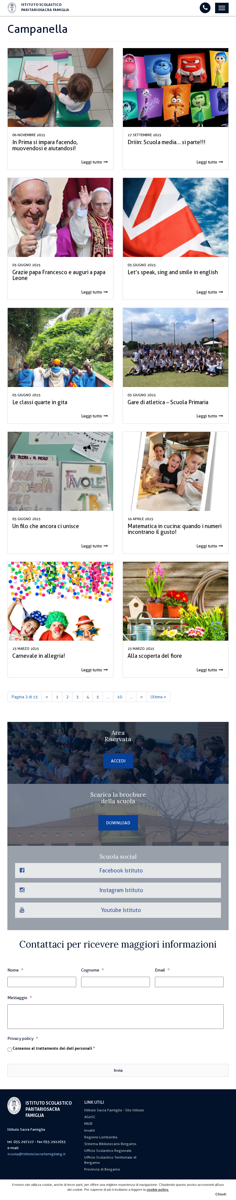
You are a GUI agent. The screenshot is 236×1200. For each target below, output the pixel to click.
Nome (15, 970)
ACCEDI (118, 760)
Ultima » (158, 696)
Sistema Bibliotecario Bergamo (110, 1144)
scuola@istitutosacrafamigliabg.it (36, 1154)
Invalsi (89, 1130)
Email (162, 970)
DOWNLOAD (118, 822)
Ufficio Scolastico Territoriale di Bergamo (110, 1160)
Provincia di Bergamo (102, 1169)
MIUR (88, 1123)
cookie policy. (158, 1189)
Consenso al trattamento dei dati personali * (54, 1048)
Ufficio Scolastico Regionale (108, 1150)
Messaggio (19, 997)
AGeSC (89, 1117)
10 (119, 696)
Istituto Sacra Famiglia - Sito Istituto (114, 1110)
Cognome (92, 970)
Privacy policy (22, 1038)
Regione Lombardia (100, 1137)
